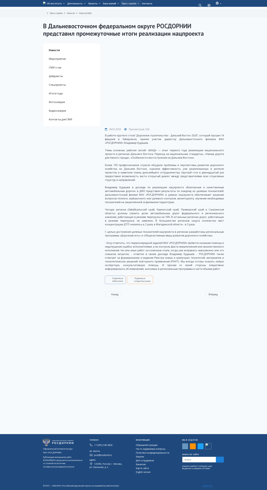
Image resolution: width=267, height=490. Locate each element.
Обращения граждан (147, 445)
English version (143, 472)
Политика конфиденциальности (152, 452)
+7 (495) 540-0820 (103, 445)
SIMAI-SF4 (207, 485)
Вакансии (141, 464)
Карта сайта (142, 468)
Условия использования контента (58, 466)
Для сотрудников (145, 460)
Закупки (140, 456)
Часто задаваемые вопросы (150, 448)
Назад (115, 294)
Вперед (213, 294)
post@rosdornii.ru (103, 455)
